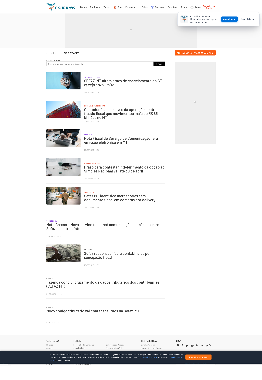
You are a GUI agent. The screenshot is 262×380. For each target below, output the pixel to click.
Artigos (49, 348)
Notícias (49, 345)
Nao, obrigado (247, 19)
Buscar (159, 64)
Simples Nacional (148, 345)
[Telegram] (202, 345)
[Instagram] (178, 345)
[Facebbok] (182, 345)
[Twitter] (187, 345)
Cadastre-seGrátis (209, 7)
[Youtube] (192, 345)
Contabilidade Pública (115, 345)
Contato (49, 364)
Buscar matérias (53, 60)
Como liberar (229, 19)
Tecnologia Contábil (114, 348)
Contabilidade (79, 348)
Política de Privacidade (147, 357)
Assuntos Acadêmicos (82, 364)
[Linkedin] (197, 345)
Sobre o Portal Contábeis (83, 345)
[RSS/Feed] (210, 345)
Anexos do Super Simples (151, 348)
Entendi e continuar (198, 357)
